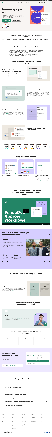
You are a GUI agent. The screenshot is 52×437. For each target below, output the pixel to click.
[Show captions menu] (43, 224)
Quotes (13, 417)
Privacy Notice (42, 362)
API (26, 2)
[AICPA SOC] (46, 432)
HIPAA (3, 421)
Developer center (24, 421)
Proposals (13, 414)
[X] (37, 434)
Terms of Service (38, 362)
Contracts (13, 418)
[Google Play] (4, 432)
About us (42, 414)
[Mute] (45, 224)
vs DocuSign (32, 414)
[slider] (24, 224)
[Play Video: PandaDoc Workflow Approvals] (26, 211)
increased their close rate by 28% (12, 365)
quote (13, 290)
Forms (13, 421)
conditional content (20, 318)
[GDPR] (47, 432)
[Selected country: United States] (39, 358)
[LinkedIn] (33, 434)
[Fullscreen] (49, 224)
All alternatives (33, 421)
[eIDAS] (49, 432)
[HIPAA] (44, 432)
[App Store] (10, 432)
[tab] (6, 311)
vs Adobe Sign (33, 417)
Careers (42, 417)
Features (3, 417)
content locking (38, 180)
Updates (3, 418)
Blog (22, 417)
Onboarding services (24, 424)
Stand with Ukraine (43, 418)
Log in (37, 0)
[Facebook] (35, 434)
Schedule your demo (38, 360)
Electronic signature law (25, 418)
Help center (39, 0)
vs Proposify (32, 418)
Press (41, 421)
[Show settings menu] (47, 224)
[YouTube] (40, 434)
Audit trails (8, 113)
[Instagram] (38, 434)
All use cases (13, 428)
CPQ (12, 425)
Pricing (29, 2)
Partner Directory (24, 425)
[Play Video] (3, 224)
